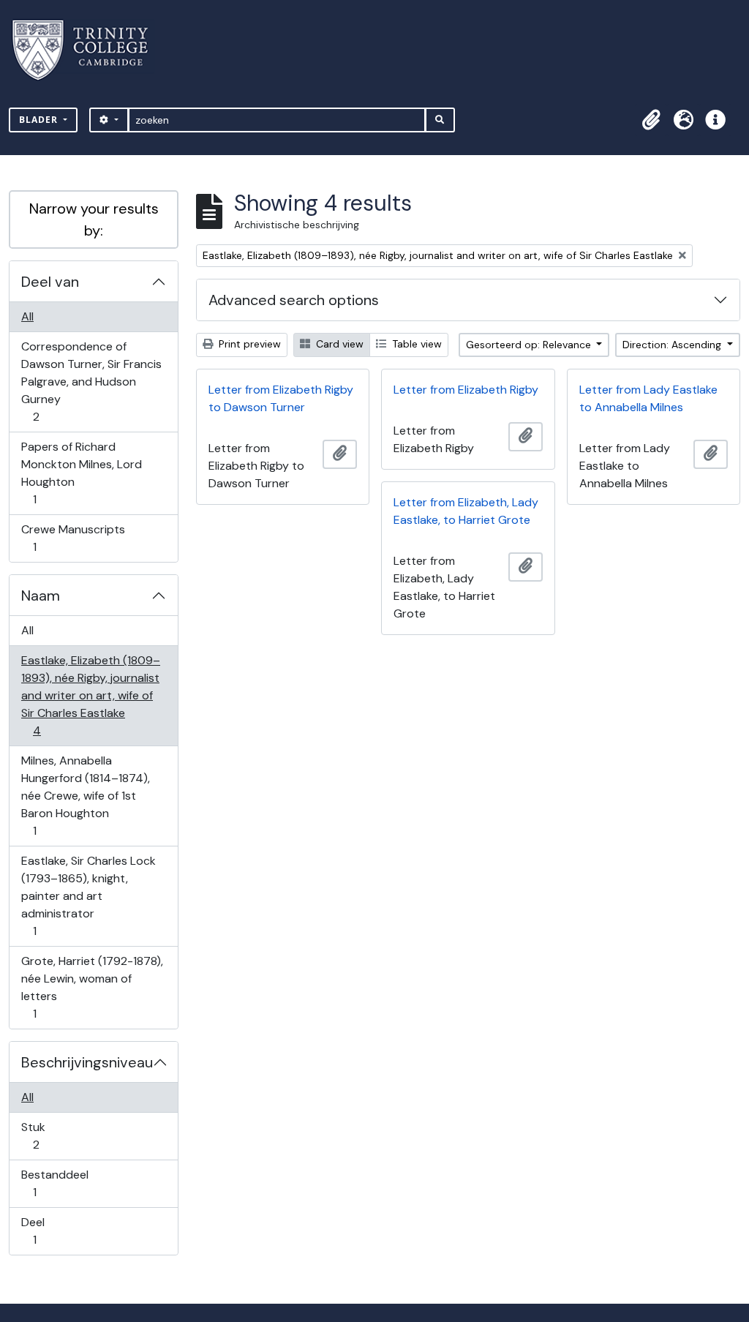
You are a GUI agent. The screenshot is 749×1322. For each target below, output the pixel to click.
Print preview (248, 343)
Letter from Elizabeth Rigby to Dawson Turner (280, 398)
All (27, 316)
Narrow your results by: (94, 219)
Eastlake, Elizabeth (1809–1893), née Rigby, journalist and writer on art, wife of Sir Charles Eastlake (90, 695)
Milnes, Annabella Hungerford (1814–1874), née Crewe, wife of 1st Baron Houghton (85, 795)
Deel (44, 1230)
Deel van (50, 281)
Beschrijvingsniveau (87, 1062)
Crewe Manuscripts (72, 538)
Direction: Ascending (673, 344)
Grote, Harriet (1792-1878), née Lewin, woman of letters (91, 987)
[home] (89, 50)
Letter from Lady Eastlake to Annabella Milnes (648, 398)
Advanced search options (293, 299)
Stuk (46, 1135)
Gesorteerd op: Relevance (530, 344)
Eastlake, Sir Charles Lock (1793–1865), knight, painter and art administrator (88, 895)
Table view (415, 343)
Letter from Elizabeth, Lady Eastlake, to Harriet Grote (466, 511)
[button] (651, 120)
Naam (40, 595)
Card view (338, 343)
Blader (40, 119)
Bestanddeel (54, 1183)
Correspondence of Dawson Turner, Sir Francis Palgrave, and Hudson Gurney (91, 381)
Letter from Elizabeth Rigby (466, 389)
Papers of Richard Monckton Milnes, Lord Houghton (81, 472)
